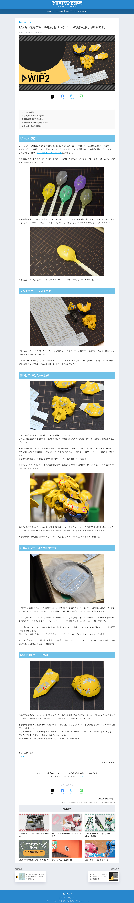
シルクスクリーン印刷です (33, 116)
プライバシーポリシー (67, 898)
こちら (80, 777)
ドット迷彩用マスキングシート (49, 153)
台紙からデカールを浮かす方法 (35, 122)
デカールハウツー (108, 802)
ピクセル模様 (28, 112)
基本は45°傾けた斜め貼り (32, 119)
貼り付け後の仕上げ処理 (32, 126)
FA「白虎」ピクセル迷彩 (78, 802)
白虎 (22, 757)
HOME (68, 894)
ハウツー (111, 799)
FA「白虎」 (94, 802)
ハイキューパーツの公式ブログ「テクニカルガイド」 (67, 11)
